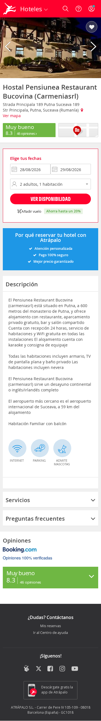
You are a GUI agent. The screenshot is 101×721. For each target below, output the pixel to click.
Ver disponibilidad (51, 198)
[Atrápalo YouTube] (75, 669)
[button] (91, 27)
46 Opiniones (26, 133)
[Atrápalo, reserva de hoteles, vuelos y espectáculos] (9, 8)
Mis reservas (50, 626)
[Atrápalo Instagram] (62, 669)
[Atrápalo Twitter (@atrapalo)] (38, 669)
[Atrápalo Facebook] (50, 669)
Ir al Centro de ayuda (50, 633)
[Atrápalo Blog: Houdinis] (26, 668)
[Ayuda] (78, 8)
